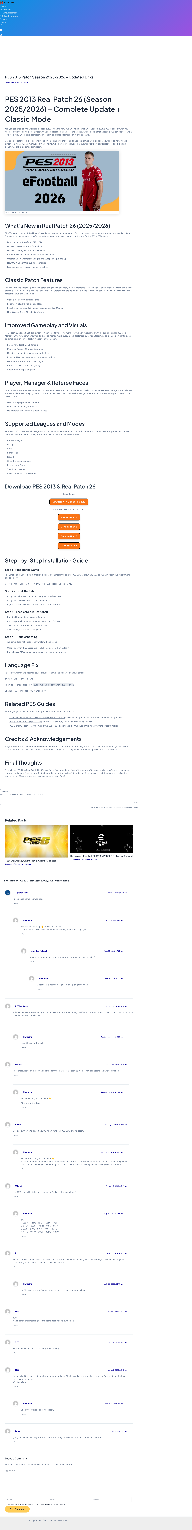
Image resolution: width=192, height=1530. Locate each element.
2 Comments (75, 859)
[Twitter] (1, 35)
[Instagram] (1, 25)
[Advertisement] (96, 52)
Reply (16, 903)
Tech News (5, 9)
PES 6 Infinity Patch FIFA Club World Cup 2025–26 (33, 726)
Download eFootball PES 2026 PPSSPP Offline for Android (37, 717)
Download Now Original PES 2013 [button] (69, 502)
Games (3, 19)
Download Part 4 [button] (69, 546)
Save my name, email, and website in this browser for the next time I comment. (36, 1504)
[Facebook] (1, 30)
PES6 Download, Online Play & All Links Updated (30, 860)
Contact (3, 22)
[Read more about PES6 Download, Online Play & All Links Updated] (36, 841)
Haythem (27, 920)
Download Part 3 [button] (69, 536)
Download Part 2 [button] (69, 527)
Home (3, 6)
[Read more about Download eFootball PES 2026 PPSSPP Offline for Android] (101, 839)
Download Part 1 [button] (69, 517)
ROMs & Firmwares (9, 16)
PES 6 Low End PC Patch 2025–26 (25, 722)
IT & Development (8, 13)
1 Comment (9, 864)
